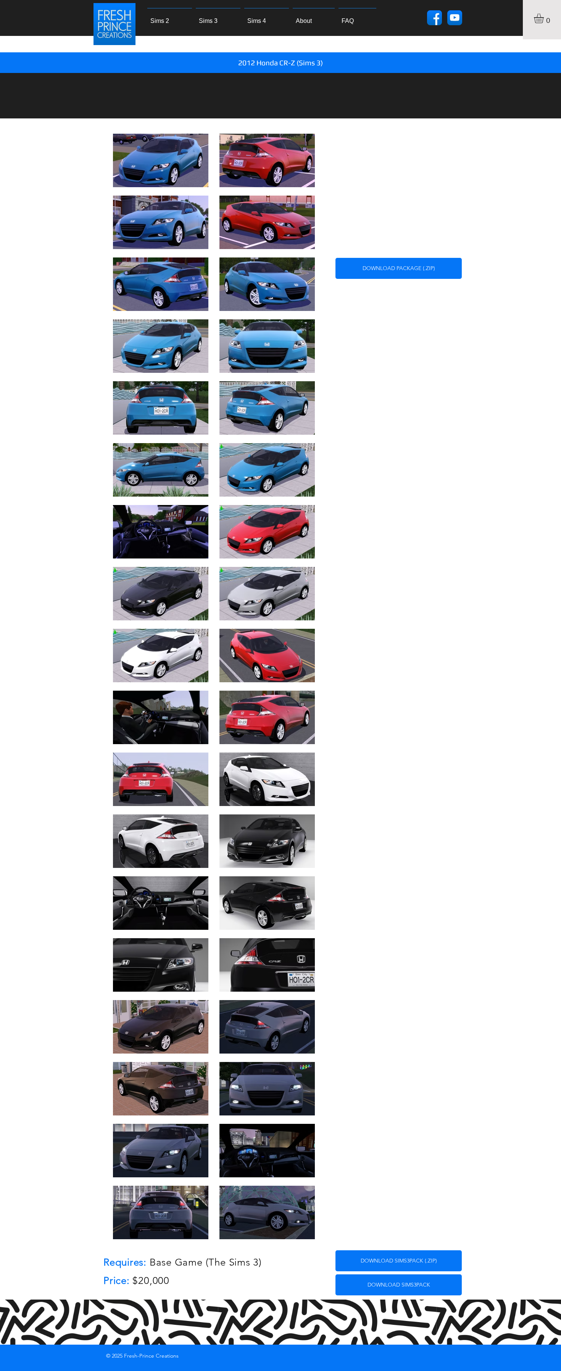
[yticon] (454, 17)
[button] (544, 18)
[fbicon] (434, 17)
